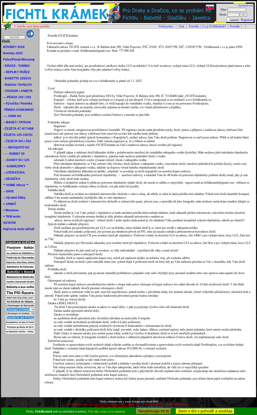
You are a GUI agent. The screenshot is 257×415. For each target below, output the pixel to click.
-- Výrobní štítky (14, 197)
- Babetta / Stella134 (17, 84)
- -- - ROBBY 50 (14, 153)
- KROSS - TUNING (16, 66)
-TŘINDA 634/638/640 (18, 110)
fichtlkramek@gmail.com (150, 407)
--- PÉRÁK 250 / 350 (17, 97)
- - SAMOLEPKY (14, 166)
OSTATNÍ (9, 223)
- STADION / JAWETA (18, 91)
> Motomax (11, 210)
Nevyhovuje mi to (153, 411)
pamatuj (235, 20)
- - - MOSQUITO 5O (16, 147)
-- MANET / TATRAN (17, 122)
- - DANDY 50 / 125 (16, 160)
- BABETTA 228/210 (17, 78)
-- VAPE (8, 191)
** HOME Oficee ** (16, 185)
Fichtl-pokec (166, 26)
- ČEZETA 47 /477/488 (18, 128)
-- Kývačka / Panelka (17, 103)
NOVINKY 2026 (14, 47)
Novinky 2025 (13, 53)
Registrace (247, 20)
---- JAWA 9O (12, 116)
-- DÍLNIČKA (11, 179)
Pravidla (194, 26)
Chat (181, 26)
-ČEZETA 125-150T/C (18, 135)
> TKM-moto (11, 216)
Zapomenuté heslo (245, 6)
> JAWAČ (9, 204)
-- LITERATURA (14, 172)
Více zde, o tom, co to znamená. (106, 411)
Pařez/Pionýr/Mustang (18, 59)
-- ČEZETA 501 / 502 (17, 141)
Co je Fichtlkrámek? (214, 26)
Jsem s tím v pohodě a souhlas (205, 411)
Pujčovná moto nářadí (18, 229)
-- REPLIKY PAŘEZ (16, 72)
